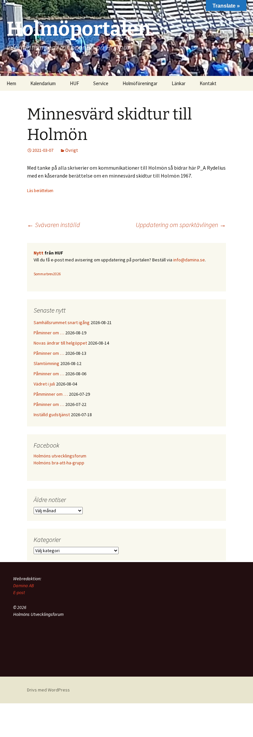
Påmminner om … (51, 394)
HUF (74, 83)
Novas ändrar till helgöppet (60, 343)
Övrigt (71, 150)
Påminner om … (49, 333)
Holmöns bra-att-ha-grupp (59, 463)
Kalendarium (43, 83)
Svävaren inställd (53, 224)
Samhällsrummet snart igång (62, 322)
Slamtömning (46, 363)
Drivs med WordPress (48, 690)
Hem (11, 83)
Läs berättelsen (40, 190)
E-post (19, 592)
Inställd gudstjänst (52, 415)
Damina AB (23, 585)
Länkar (178, 83)
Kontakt (208, 83)
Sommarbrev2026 (47, 274)
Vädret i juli (44, 384)
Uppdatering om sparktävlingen (181, 224)
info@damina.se (189, 260)
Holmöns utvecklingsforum (60, 456)
